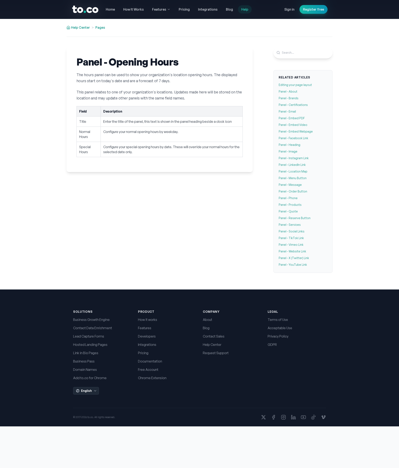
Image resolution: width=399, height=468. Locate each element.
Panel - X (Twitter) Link (294, 258)
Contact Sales (213, 336)
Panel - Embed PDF (292, 118)
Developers (147, 336)
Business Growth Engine (91, 320)
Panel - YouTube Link (293, 264)
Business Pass (84, 361)
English (86, 390)
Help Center (212, 345)
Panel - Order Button (293, 191)
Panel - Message (290, 184)
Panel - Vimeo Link (291, 244)
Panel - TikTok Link (291, 238)
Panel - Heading (289, 144)
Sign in (289, 9)
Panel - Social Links (291, 231)
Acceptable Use (280, 328)
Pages (100, 27)
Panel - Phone (288, 198)
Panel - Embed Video (293, 125)
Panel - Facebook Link (293, 138)
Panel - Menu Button (293, 178)
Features (144, 328)
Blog (206, 328)
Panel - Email (287, 111)
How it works (147, 320)
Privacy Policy (278, 336)
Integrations (147, 345)
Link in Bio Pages (85, 353)
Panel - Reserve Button (294, 218)
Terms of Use (278, 320)
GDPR (272, 345)
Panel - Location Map (293, 171)
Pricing (143, 353)
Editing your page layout (295, 85)
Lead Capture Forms (88, 336)
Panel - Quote (288, 211)
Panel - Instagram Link (294, 158)
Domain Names (85, 369)
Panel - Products (290, 204)
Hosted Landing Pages (90, 345)
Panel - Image (288, 151)
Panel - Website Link (292, 251)
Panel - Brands (288, 98)
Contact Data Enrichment (92, 328)
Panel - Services (290, 224)
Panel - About (288, 91)
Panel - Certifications (293, 105)
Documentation (150, 361)
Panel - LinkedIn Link (292, 164)
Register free (313, 9)
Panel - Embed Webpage (296, 131)
